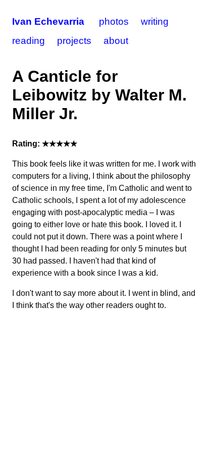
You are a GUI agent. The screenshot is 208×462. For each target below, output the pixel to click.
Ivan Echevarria (48, 21)
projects (74, 40)
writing (155, 21)
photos (114, 21)
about (115, 40)
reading (28, 40)
